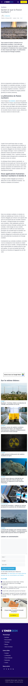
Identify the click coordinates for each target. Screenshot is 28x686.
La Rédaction (7, 15)
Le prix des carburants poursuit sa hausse (13, 591)
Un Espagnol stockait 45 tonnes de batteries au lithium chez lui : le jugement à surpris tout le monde (13, 594)
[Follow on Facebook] (4, 669)
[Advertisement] (14, 68)
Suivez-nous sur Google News (12, 374)
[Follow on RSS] (13, 669)
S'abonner (23, 1)
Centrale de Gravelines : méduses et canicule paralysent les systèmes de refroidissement (13, 506)
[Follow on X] (6, 669)
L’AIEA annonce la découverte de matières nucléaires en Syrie (12, 454)
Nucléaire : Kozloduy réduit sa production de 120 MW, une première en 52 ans (13, 403)
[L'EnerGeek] (8, 2)
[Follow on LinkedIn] (9, 669)
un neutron (12, 101)
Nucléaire (3, 7)
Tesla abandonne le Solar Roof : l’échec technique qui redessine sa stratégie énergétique (12, 583)
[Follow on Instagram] (11, 669)
